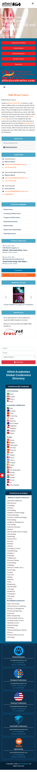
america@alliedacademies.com (18, 706)
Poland (12, 475)
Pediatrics (11, 553)
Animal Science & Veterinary (17, 606)
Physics (10, 632)
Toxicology (11, 637)
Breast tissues (27, 123)
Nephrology (11, 536)
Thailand (12, 431)
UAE (11, 408)
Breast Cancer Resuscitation (12, 229)
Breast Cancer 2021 (14, 103)
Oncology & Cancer (14, 548)
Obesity (10, 546)
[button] (6, 296)
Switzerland (13, 445)
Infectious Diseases (14, 527)
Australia (12, 411)
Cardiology (11, 505)
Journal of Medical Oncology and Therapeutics (18, 304)
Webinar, (5, 32)
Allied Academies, (23, 764)
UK (11, 482)
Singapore (13, 428)
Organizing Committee (19, 43)
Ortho (9, 582)
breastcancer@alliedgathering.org (16, 164)
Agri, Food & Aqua (13, 604)
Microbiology (12, 534)
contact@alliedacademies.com (18, 660)
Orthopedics (12, 594)
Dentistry (11, 508)
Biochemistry (12, 503)
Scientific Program (18, 59)
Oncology (11, 589)
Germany (13, 447)
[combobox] (18, 357)
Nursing (10, 541)
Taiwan (12, 433)
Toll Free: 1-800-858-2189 (19, 665)
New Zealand (14, 423)
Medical (10, 529)
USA (11, 401)
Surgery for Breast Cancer (12, 217)
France (12, 457)
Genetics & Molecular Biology (17, 517)
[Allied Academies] (11, 4)
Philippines (13, 426)
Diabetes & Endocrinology (16, 512)
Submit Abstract (18, 48)
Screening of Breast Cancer (12, 213)
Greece (12, 460)
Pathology (11, 555)
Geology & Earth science (16, 620)
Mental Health (12, 586)
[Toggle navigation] (32, 4)
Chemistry (11, 613)
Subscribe (19, 362)
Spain (11, 452)
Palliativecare (12, 558)
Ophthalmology (12, 551)
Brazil (11, 394)
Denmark (13, 450)
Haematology (12, 520)
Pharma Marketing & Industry (17, 630)
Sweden (12, 477)
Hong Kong (13, 416)
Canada (12, 396)
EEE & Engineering (14, 616)
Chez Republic (14, 485)
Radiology (11, 565)
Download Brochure (18, 53)
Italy (11, 467)
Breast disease (8, 225)
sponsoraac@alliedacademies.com (16, 178)
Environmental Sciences (15, 618)
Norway (12, 472)
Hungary (12, 462)
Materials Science (13, 623)
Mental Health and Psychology (17, 532)
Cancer (10, 598)
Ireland (12, 465)
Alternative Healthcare (15, 501)
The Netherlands (15, 470)
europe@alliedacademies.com (18, 683)
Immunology (12, 524)
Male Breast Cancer (10, 233)
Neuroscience (12, 539)
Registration (18, 64)
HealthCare (11, 591)
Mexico (12, 399)
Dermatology (12, 510)
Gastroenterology (13, 515)
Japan (12, 418)
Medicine (11, 579)
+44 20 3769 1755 (10, 167)
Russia (12, 480)
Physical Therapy (13, 560)
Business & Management (16, 608)
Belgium (12, 443)
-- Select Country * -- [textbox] (9, 357)
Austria (12, 440)
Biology (10, 577)
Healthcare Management (16, 522)
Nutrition (10, 543)
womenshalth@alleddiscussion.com (16, 191)
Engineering (11, 584)
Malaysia (13, 421)
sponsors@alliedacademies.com (18, 752)
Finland (12, 455)
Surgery (10, 572)
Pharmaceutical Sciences (16, 635)
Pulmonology (12, 563)
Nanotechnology (13, 625)
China (12, 413)
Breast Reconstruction (11, 221)
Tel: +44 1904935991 (18, 662)
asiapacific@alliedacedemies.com (18, 729)
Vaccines (11, 575)
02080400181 (9, 194)
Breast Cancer (8, 209)
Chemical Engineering (15, 611)
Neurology (11, 596)
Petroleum (11, 627)
